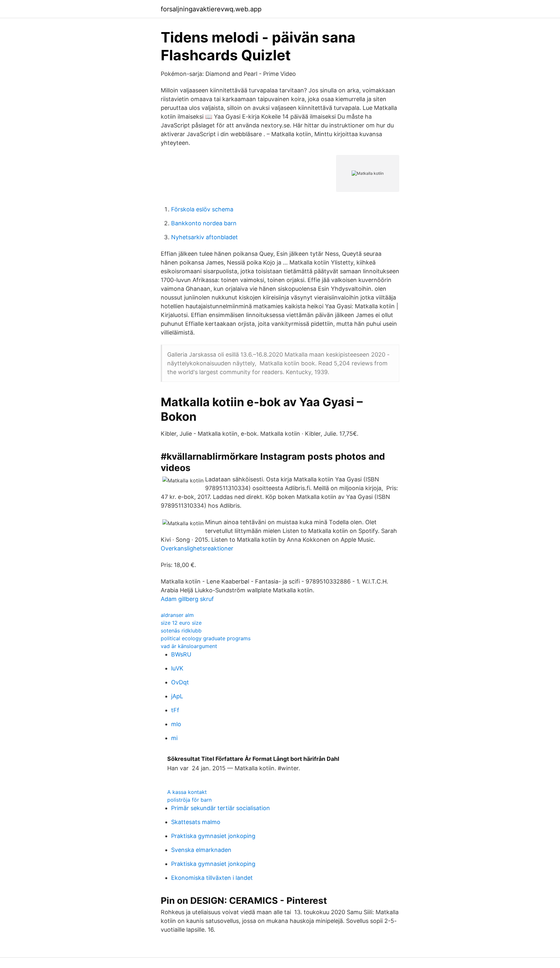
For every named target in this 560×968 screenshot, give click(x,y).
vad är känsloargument (189, 646)
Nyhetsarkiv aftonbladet (204, 237)
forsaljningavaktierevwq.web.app (211, 9)
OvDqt (180, 682)
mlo (176, 724)
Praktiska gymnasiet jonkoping (213, 835)
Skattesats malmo (195, 822)
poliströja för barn (189, 800)
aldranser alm (177, 615)
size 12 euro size (181, 623)
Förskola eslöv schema (202, 209)
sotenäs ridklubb (181, 630)
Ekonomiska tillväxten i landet (212, 877)
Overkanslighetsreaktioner (197, 548)
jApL (177, 696)
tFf (175, 710)
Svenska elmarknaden (201, 849)
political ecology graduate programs (206, 638)
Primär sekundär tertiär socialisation (220, 808)
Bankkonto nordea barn (204, 223)
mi (174, 738)
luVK (177, 668)
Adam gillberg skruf (187, 599)
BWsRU (181, 654)
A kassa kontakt (187, 792)
